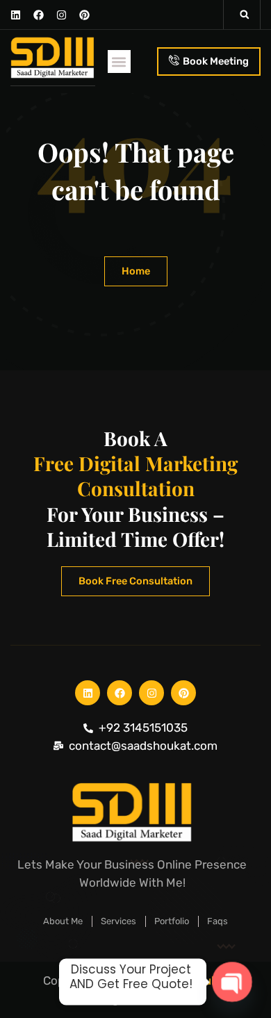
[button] (244, 14)
